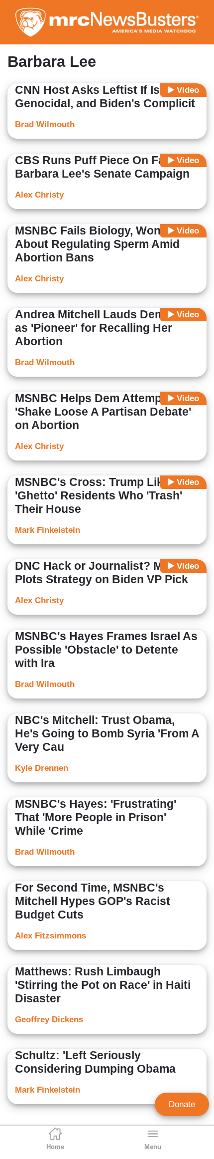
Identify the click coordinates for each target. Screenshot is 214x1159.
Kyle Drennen (41, 768)
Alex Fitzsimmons (50, 935)
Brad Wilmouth (45, 124)
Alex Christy (39, 195)
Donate (182, 1104)
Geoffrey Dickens (49, 1019)
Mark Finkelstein (47, 530)
